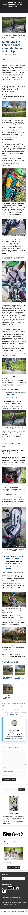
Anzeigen (17, 59)
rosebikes (8, 558)
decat (10, 394)
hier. (9, 823)
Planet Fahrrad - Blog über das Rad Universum (15, 4)
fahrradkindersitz (6, 712)
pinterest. (20, 738)
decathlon (8, 403)
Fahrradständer (18, 151)
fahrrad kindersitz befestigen (12, 710)
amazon (22, 392)
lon (13, 394)
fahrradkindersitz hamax (18, 712)
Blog (10, 35)
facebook (12, 738)
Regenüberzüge (6, 163)
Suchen (22, 789)
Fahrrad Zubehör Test (13, 703)
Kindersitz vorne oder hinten (10, 714)
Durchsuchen (6, 787)
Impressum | (4, 911)
